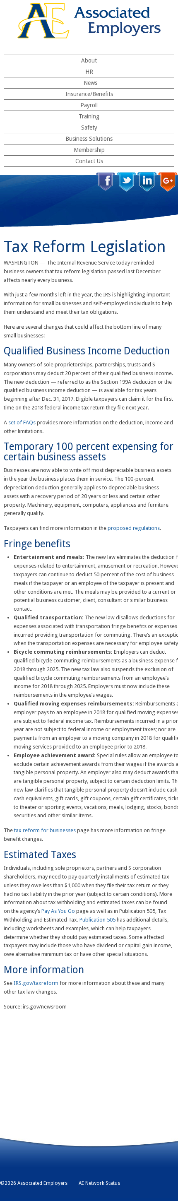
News (90, 82)
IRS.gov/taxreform (36, 983)
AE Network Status (99, 1183)
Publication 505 (97, 920)
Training (89, 116)
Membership (89, 150)
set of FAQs (22, 422)
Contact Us (89, 161)
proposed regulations (134, 528)
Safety (89, 127)
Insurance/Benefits (89, 94)
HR (89, 71)
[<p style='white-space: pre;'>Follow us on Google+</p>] (168, 182)
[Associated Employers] (89, 20)
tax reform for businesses (45, 830)
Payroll (89, 105)
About (89, 60)
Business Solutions (89, 138)
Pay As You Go (58, 911)
